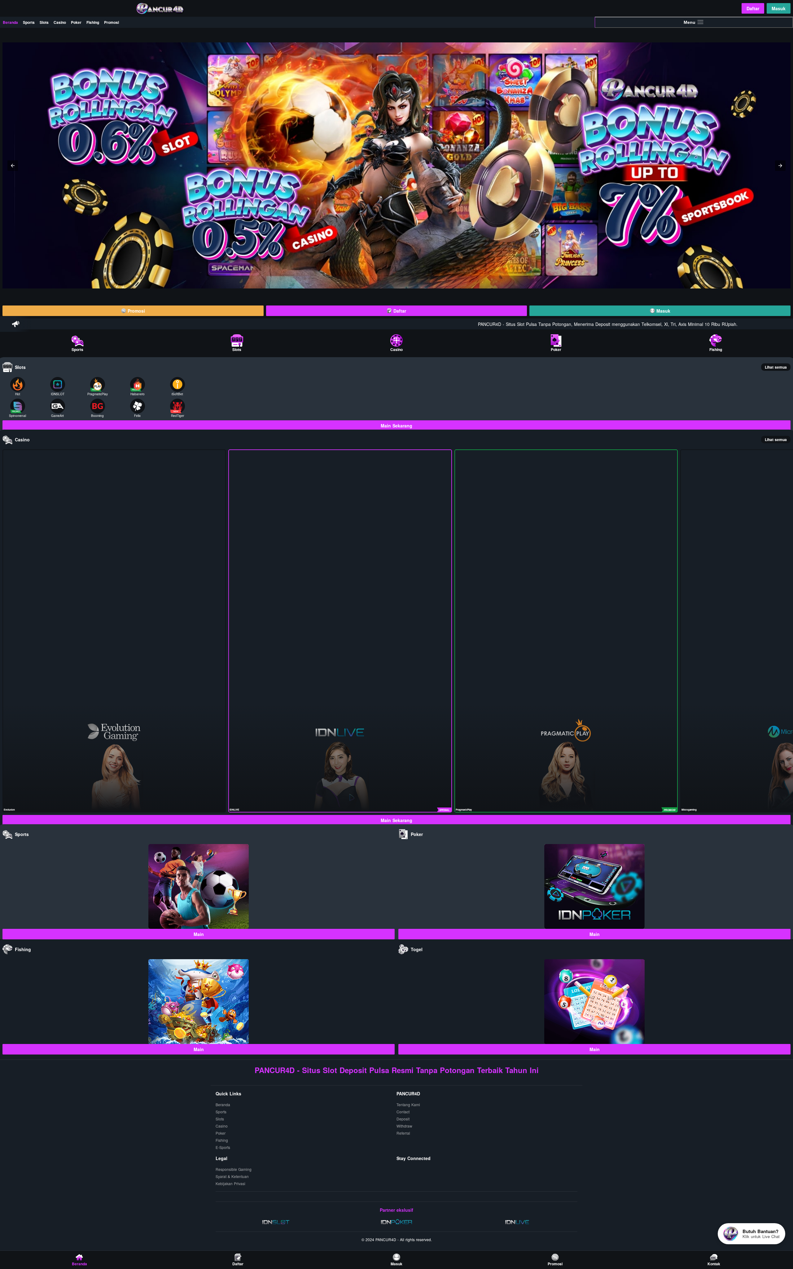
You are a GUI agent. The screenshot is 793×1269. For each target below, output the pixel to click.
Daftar (753, 8)
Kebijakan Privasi (230, 1183)
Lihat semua (776, 367)
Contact (403, 1111)
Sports (29, 22)
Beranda (10, 22)
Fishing (92, 22)
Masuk (779, 8)
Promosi (111, 22)
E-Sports (223, 1147)
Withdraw (404, 1125)
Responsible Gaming (234, 1169)
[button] (12, 165)
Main (199, 934)
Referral (403, 1133)
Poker (76, 22)
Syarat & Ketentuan (232, 1176)
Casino (60, 22)
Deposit (403, 1118)
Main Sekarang (396, 425)
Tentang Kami (408, 1104)
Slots (44, 22)
